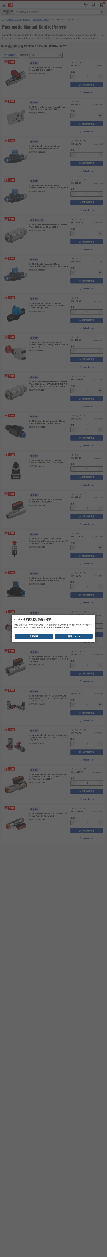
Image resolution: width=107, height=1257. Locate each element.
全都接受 (34, 636)
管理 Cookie (74, 636)
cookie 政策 (51, 627)
